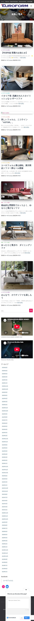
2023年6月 (4, 448)
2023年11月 (5, 441)
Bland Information (14, 1)
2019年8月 (4, 562)
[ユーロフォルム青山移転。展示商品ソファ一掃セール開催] (17, 148)
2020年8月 (4, 525)
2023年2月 (4, 460)
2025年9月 (4, 392)
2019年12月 (5, 550)
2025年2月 (4, 404)
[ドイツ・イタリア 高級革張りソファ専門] (15, 6)
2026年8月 (4, 367)
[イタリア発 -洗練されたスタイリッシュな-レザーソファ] (17, 78)
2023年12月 (5, 438)
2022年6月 (4, 475)
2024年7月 (4, 420)
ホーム (2, 1)
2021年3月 (4, 503)
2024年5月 (4, 426)
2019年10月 (5, 556)
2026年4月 (4, 376)
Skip (22, 617)
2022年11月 (5, 469)
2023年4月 (4, 454)
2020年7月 (4, 528)
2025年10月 (5, 389)
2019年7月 (4, 565)
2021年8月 (4, 494)
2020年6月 (4, 531)
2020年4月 (4, 537)
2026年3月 (4, 380)
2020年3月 (4, 540)
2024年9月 (4, 414)
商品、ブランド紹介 (5, 202)
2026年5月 (4, 373)
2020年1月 (4, 547)
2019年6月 (4, 568)
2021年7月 (4, 497)
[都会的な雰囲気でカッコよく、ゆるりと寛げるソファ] (17, 190)
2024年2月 (4, 435)
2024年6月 (4, 423)
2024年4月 (4, 429)
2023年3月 (4, 457)
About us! (7, 1)
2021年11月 (5, 491)
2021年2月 (4, 506)
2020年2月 (4, 543)
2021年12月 (5, 488)
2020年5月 (4, 534)
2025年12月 (5, 386)
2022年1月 (4, 485)
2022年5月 (4, 478)
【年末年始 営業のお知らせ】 (14, 53)
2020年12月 (5, 513)
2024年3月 (4, 432)
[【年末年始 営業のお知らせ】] (17, 35)
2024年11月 (5, 407)
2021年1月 (4, 509)
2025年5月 (4, 398)
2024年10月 (5, 410)
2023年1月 (4, 463)
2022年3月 (4, 482)
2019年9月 (4, 559)
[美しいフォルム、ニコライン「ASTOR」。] (17, 113)
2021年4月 (4, 500)
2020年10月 (5, 519)
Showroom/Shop (22, 1)
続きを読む (23, 57)
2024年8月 (4, 417)
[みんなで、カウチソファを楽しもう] (17, 275)
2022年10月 (5, 472)
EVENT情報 (29, 1)
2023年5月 (4, 451)
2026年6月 (4, 370)
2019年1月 (4, 571)
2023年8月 (4, 445)
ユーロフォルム (8, 580)
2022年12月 (5, 466)
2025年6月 (4, 395)
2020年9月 (4, 522)
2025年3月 (4, 401)
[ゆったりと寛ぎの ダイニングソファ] (17, 230)
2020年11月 (5, 516)
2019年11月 (5, 553)
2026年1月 (4, 383)
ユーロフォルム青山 (5, 50)
